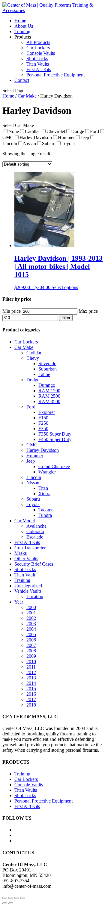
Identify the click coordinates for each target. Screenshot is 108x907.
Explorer (46, 412)
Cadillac (34, 352)
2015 (31, 688)
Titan (43, 488)
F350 (43, 428)
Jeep (30, 461)
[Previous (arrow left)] (4, 903)
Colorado (35, 531)
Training (22, 31)
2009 (31, 656)
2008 (31, 650)
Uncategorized (28, 585)
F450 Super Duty (54, 439)
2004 (31, 629)
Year (18, 601)
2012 (31, 672)
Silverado (47, 363)
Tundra (45, 515)
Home (20, 20)
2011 (31, 666)
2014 (31, 683)
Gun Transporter (30, 547)
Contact (21, 80)
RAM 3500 (49, 401)
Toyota (33, 504)
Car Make (27, 95)
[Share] (10, 898)
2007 (31, 645)
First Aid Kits (27, 542)
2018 (31, 704)
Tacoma (45, 509)
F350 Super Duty (54, 433)
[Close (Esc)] (4, 898)
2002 (31, 618)
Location (34, 596)
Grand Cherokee (54, 466)
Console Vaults (40, 53)
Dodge (32, 379)
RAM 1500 (49, 390)
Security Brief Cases (33, 564)
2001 (31, 612)
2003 (31, 623)
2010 (31, 661)
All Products (38, 42)
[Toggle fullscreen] (16, 898)
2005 (31, 634)
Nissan (32, 482)
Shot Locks (37, 58)
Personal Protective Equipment (55, 74)
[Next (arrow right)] (10, 903)
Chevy (32, 358)
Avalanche (36, 526)
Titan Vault (24, 574)
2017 (31, 699)
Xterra (44, 493)
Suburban (47, 368)
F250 (43, 423)
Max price (88, 311)
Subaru (33, 499)
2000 (31, 607)
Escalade (34, 536)
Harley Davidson (42, 450)
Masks (20, 553)
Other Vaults (26, 558)
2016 (31, 694)
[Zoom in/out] (22, 898)
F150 (43, 417)
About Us (23, 26)
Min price (11, 311)
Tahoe (44, 374)
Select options (65, 287)
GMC (32, 444)
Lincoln (33, 477)
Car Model (24, 520)
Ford (30, 406)
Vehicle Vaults (27, 591)
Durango (46, 385)
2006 (31, 639)
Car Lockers (38, 47)
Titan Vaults (37, 64)
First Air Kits (38, 69)
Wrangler (47, 471)
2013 (31, 677)
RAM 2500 (49, 396)
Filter (66, 317)
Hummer (34, 455)
